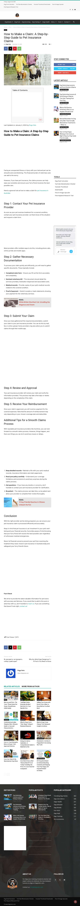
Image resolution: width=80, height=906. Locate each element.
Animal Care (40, 738)
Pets (10, 27)
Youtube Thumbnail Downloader (42, 4)
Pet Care (39, 700)
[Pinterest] (15, 49)
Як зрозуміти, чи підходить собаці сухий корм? (13, 660)
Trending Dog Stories (65, 114)
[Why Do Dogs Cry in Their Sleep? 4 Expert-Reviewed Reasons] (27, 716)
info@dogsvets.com (36, 887)
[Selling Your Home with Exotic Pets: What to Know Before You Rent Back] (44, 696)
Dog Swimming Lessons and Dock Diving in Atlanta (18, 797)
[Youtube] (75, 9)
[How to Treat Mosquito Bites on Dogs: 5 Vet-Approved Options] (11, 735)
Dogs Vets (8, 44)
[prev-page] (5, 774)
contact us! (23, 606)
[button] (73, 22)
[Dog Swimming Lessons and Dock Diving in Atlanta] (56, 86)
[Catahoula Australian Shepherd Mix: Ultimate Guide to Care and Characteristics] (11, 716)
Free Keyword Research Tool (11, 7)
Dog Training (35, 22)
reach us (31, 604)
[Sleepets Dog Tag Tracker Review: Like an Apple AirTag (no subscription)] (33, 806)
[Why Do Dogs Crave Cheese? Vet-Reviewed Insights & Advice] (44, 716)
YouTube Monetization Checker (24, 4)
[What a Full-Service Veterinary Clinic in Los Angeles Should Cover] (56, 109)
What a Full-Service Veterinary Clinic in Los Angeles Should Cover (67, 109)
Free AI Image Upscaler (58, 4)
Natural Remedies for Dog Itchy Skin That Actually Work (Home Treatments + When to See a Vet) (39, 850)
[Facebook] (70, 9)
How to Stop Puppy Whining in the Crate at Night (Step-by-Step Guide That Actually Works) (40, 858)
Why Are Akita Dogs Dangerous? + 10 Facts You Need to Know (40, 660)
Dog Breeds (8, 22)
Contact (66, 22)
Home (5, 27)
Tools (59, 22)
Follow (72, 68)
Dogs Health (46, 22)
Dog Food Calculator (9, 4)
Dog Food (17, 22)
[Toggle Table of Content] (39, 119)
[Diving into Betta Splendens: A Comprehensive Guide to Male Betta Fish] (27, 735)
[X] (73, 9)
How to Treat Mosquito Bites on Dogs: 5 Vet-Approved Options (11, 744)
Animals (6, 719)
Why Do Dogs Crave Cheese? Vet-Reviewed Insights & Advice (43, 724)
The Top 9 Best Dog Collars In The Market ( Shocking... (44, 817)
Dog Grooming (26, 22)
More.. (53, 22)
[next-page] (8, 774)
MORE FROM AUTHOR (30, 686)
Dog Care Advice (8, 739)
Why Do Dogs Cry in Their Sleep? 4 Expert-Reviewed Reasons (26, 724)
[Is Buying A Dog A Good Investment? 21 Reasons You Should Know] (33, 796)
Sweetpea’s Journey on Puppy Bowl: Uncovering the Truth (44, 743)
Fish (22, 738)
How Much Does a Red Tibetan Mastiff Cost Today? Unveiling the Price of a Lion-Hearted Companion (27, 764)
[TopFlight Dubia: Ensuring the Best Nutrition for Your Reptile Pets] (27, 696)
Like (73, 64)
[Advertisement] (53, 15)
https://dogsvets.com (23, 673)
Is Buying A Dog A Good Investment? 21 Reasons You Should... (44, 797)
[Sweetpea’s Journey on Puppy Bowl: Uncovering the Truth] (44, 735)
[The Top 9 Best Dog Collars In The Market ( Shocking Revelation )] (33, 817)
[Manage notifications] (75, 901)
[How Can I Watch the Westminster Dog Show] (11, 753)
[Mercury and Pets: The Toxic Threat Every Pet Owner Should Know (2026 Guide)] (11, 696)
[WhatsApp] (19, 49)
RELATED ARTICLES (12, 686)
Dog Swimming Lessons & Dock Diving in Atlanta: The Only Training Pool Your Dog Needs (39, 836)
